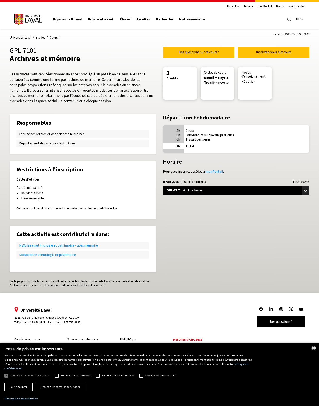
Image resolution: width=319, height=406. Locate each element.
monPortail (265, 6)
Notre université (192, 19)
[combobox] (313, 348)
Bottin (280, 6)
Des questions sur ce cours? (199, 52)
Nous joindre (297, 6)
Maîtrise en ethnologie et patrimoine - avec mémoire (58, 245)
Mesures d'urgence (187, 340)
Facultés (143, 19)
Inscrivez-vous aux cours (273, 52)
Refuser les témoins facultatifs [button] (60, 387)
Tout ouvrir (301, 182)
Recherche (164, 19)
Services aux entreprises (83, 339)
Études (125, 19)
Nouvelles (233, 6)
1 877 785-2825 (71, 322)
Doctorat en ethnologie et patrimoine (47, 254)
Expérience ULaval (67, 19)
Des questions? (281, 321)
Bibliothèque (128, 339)
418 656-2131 (37, 322)
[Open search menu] (289, 19)
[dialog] (159, 374)
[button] (21, 398)
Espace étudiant (100, 19)
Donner (248, 6)
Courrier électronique (27, 339)
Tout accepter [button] (18, 387)
